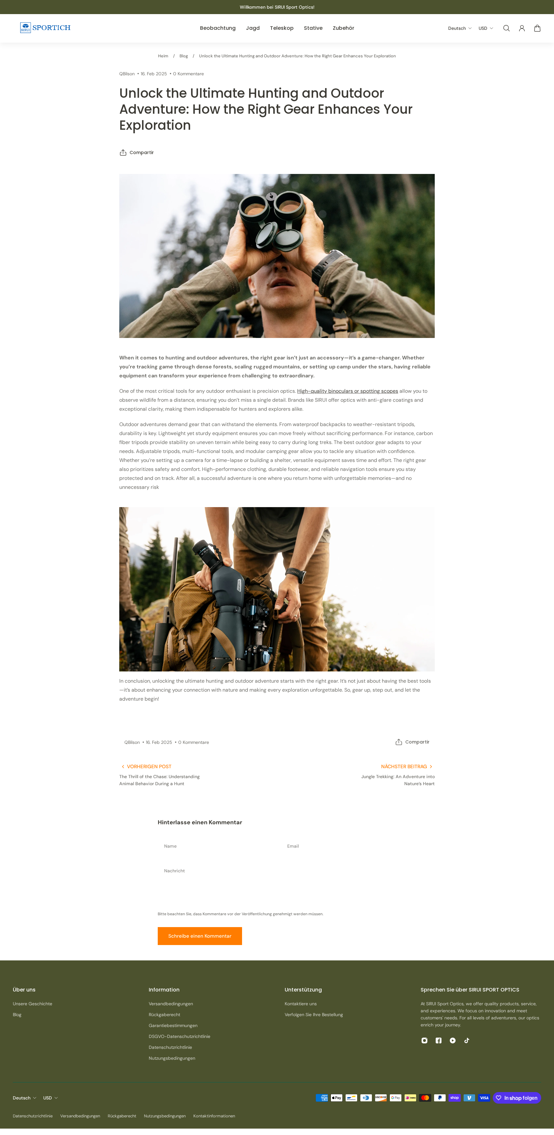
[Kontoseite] (522, 28)
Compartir (142, 152)
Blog (184, 56)
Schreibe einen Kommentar (199, 936)
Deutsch (21, 1098)
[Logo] (45, 28)
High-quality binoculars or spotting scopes (347, 391)
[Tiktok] (467, 1040)
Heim (163, 56)
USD (47, 1098)
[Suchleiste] (506, 28)
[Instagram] (424, 1040)
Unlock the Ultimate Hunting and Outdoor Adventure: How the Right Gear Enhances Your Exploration (297, 56)
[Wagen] (537, 28)
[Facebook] (439, 1040)
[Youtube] (453, 1040)
